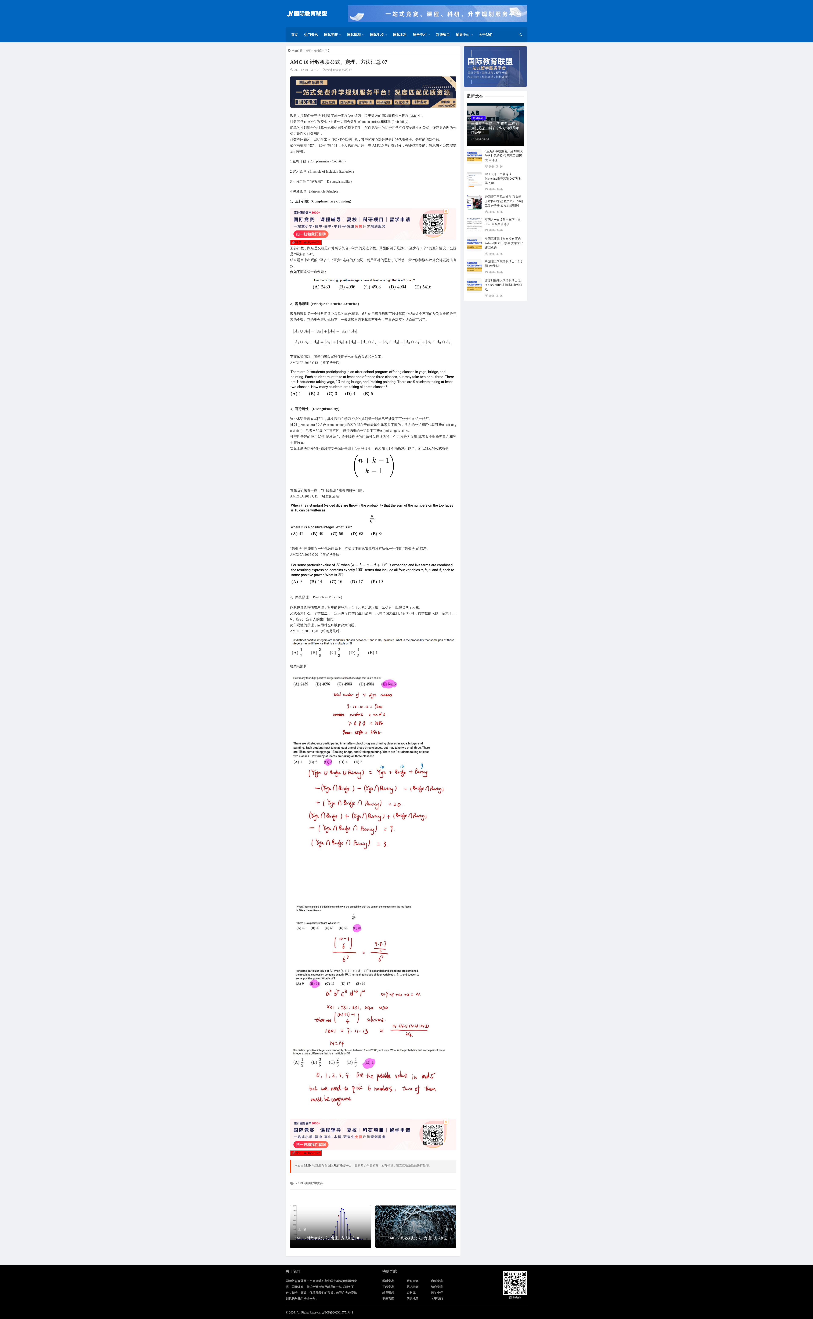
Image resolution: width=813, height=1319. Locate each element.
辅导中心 (463, 34)
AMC (413, 116)
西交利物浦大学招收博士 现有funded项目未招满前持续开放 (504, 285)
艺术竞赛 (413, 1287)
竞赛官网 (388, 1298)
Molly (307, 1165)
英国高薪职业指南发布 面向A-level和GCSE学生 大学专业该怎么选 (504, 243)
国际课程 (354, 34)
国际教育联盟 (337, 1165)
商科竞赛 (437, 1281)
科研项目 (443, 34)
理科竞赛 (388, 1281)
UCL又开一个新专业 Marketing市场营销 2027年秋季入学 (503, 179)
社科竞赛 (413, 1281)
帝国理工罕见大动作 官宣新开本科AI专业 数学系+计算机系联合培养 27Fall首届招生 (504, 201)
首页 (294, 34)
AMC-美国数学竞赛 (310, 1183)
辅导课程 (388, 1292)
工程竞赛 (388, 1287)
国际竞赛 (331, 34)
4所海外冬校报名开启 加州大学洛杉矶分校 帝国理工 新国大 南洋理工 (504, 156)
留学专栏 (420, 34)
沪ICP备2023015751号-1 (337, 1312)
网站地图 (413, 1298)
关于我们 (485, 34)
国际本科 (400, 34)
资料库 (318, 50)
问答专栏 (437, 1292)
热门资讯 (311, 34)
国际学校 (377, 34)
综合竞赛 (437, 1287)
